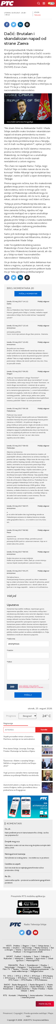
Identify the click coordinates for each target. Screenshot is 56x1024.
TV (4, 976)
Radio (7, 984)
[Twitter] (13, 24)
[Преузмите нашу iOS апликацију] (28, 903)
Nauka (16, 969)
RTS (5, 995)
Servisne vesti (30, 950)
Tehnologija (9, 967)
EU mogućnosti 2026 (33, 952)
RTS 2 (18, 976)
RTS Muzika (26, 980)
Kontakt (12, 995)
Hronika (6, 948)
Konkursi (49, 995)
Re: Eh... (8, 876)
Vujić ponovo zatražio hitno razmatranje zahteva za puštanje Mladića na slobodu (21, 774)
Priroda (24, 969)
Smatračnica (44, 950)
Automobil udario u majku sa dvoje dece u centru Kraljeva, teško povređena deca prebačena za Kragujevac (21, 787)
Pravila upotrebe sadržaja (35, 1013)
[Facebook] (7, 24)
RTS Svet (36, 976)
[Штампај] (27, 24)
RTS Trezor (14, 980)
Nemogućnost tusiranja (15, 854)
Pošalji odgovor (43, 301)
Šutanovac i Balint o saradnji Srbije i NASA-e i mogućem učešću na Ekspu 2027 (19, 763)
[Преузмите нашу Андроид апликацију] (28, 911)
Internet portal (28, 997)
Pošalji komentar (28, 293)
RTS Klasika (34, 978)
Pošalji (28, 695)
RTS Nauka (48, 976)
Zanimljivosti (32, 965)
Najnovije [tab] (8, 723)
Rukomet (8, 958)
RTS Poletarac (41, 980)
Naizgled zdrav (36, 971)
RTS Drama (10, 978)
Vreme (18, 950)
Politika (16, 945)
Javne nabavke (36, 995)
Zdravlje (47, 967)
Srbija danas (43, 945)
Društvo (16, 948)
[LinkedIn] (20, 24)
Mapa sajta (45, 1004)
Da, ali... (8, 829)
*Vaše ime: (11, 639)
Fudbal (18, 956)
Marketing (22, 995)
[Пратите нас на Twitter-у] (22, 932)
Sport (9, 956)
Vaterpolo (19, 958)
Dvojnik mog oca (12, 841)
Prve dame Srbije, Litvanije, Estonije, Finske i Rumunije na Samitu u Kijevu (19, 749)
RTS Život (22, 978)
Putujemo (21, 967)
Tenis (36, 956)
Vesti (9, 945)
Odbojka (45, 956)
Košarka (27, 956)
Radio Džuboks (22, 988)
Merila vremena (41, 948)
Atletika (29, 958)
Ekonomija (27, 948)
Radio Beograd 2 (37, 984)
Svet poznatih (35, 967)
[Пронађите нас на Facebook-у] (28, 932)
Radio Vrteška (38, 988)
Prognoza (11, 715)
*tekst (9, 662)
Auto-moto (40, 958)
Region (26, 945)
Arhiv (32, 990)
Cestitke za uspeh (12, 864)
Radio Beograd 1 (19, 984)
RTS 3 (26, 976)
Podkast (17, 952)
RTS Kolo (47, 978)
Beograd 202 (22, 986)
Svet (33, 945)
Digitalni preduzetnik (40, 969)
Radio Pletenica (37, 986)
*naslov (10, 650)
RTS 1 (10, 976)
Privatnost (7, 1013)
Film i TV (6, 969)
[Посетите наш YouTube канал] (35, 932)
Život (21, 965)
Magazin (13, 965)
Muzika (44, 965)
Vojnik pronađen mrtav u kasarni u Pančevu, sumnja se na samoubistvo (19, 737)
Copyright (18, 1013)
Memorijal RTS (32, 960)
